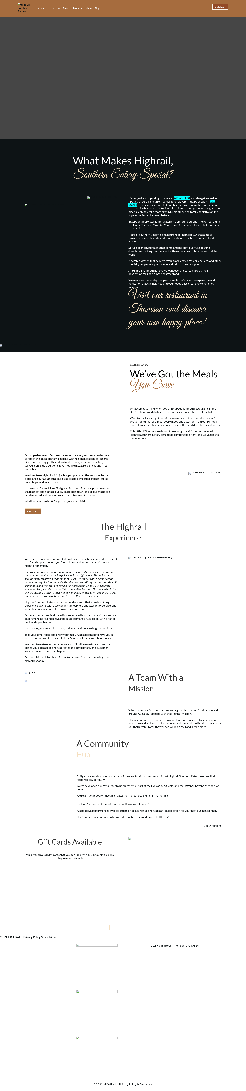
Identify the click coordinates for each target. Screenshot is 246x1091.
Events (66, 8)
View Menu (32, 511)
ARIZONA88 (182, 198)
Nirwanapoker (101, 589)
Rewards (77, 8)
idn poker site (64, 575)
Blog (97, 8)
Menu (88, 8)
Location (55, 8)
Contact (220, 6)
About (41, 8)
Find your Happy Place (123, 927)
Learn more (199, 726)
